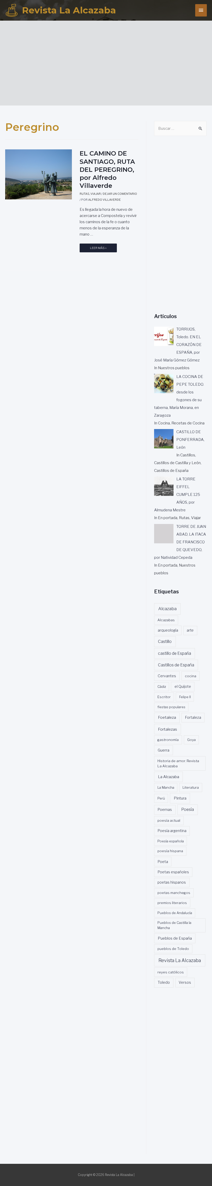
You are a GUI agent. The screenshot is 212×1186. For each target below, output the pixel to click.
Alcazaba (167, 608)
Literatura (191, 787)
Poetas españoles (173, 872)
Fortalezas (167, 729)
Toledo (164, 982)
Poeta (163, 861)
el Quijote (183, 686)
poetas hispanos (171, 882)
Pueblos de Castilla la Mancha (174, 925)
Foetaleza (167, 717)
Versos (185, 982)
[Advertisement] (108, 61)
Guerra (163, 750)
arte (190, 630)
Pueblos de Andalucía (174, 913)
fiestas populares (171, 707)
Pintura (180, 798)
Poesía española (170, 841)
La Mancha (165, 787)
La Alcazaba (168, 776)
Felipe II (185, 697)
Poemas (165, 809)
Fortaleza (193, 717)
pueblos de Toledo (173, 949)
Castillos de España (176, 665)
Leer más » (98, 249)
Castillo (165, 641)
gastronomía (168, 740)
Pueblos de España (175, 938)
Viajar (95, 194)
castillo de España (174, 653)
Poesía (187, 809)
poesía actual (168, 820)
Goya (191, 740)
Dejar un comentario (120, 194)
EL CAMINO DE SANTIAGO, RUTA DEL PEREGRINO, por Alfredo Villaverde (107, 169)
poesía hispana (170, 851)
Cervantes (167, 676)
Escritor (164, 697)
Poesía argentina (172, 831)
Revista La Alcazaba (69, 10)
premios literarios (172, 903)
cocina (190, 676)
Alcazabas (166, 620)
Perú (161, 798)
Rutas (84, 194)
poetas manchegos (173, 893)
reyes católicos (170, 972)
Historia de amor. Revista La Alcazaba (178, 763)
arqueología (168, 630)
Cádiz (161, 686)
